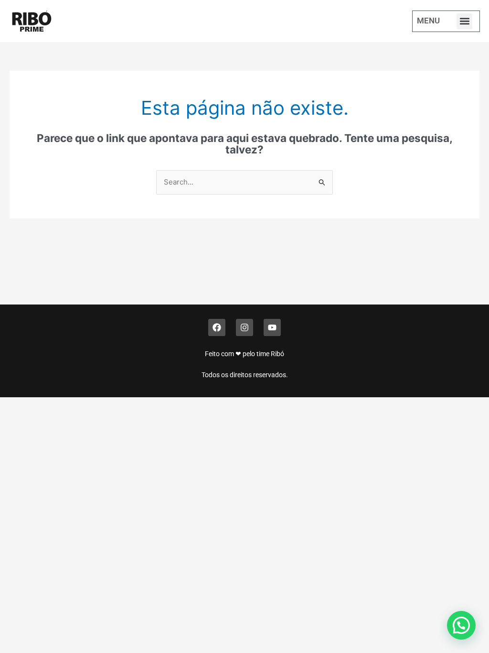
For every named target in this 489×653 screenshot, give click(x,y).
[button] (464, 21)
